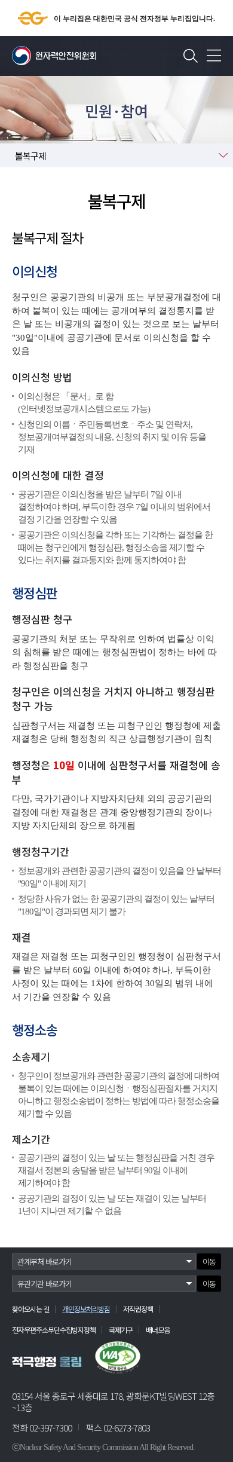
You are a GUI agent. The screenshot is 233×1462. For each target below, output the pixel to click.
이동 (209, 1261)
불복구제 (30, 155)
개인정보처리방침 (86, 1309)
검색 (190, 55)
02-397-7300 (50, 1427)
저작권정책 (138, 1309)
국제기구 (121, 1330)
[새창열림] (47, 1361)
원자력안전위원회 (54, 55)
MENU (214, 55)
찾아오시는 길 (30, 1309)
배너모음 (158, 1330)
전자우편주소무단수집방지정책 (54, 1330)
